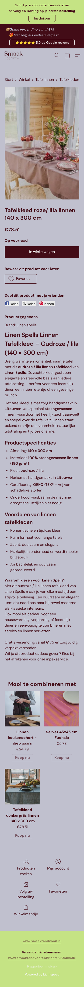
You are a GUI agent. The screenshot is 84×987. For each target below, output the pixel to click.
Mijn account (58, 868)
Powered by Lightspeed (42, 974)
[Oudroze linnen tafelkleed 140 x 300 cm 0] (42, 143)
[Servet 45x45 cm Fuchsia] (61, 709)
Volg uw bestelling (26, 894)
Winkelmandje (26, 914)
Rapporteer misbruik (42, 966)
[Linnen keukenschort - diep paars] (22, 709)
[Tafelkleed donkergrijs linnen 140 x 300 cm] (22, 786)
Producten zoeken (26, 871)
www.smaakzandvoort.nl (42, 941)
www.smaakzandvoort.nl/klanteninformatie (42, 958)
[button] (42, 18)
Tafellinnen (44, 79)
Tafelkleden (69, 79)
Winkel (24, 79)
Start (9, 79)
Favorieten (58, 891)
